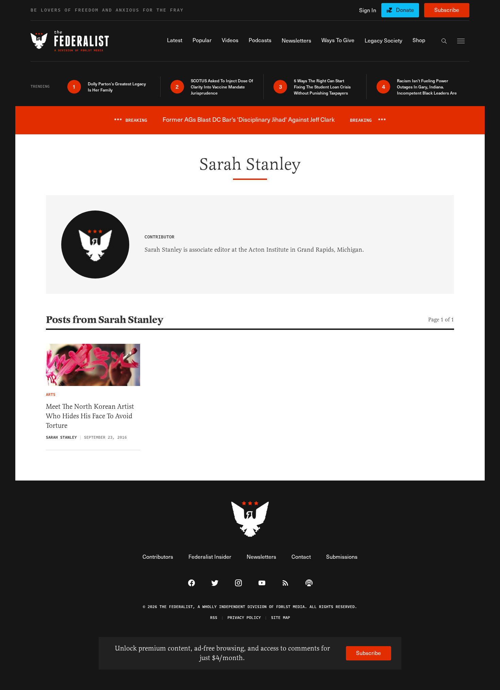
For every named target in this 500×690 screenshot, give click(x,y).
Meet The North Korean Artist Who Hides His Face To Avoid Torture (90, 416)
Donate (405, 9)
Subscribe (446, 9)
